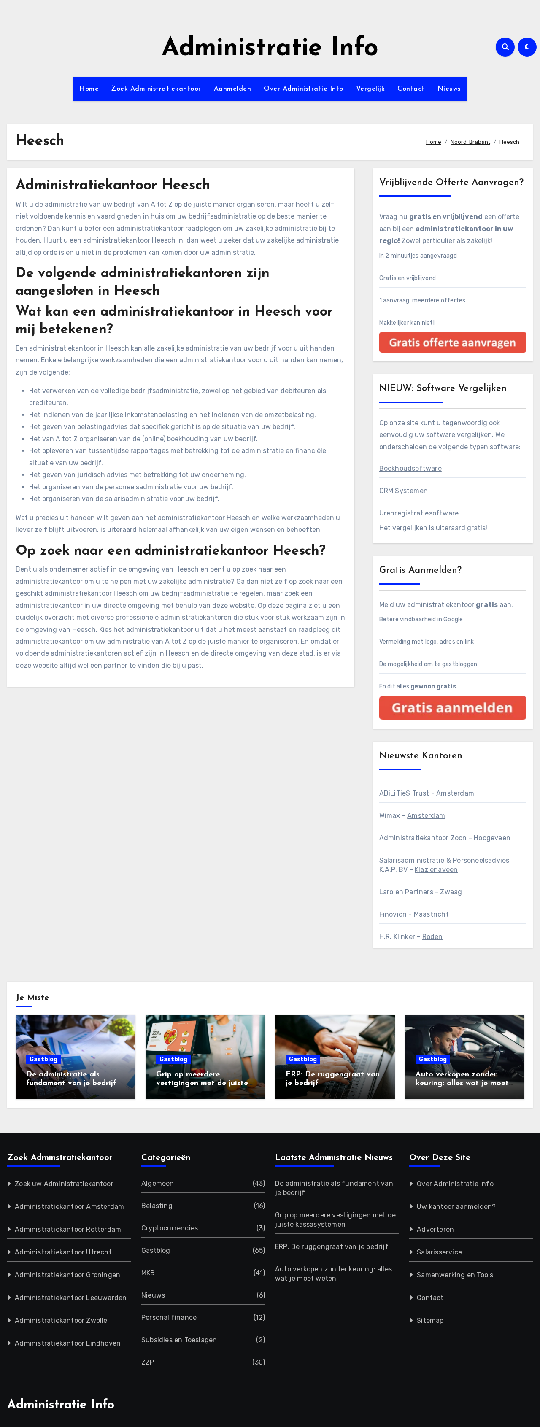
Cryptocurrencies (169, 1228)
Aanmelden (232, 89)
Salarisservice (439, 1252)
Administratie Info (270, 49)
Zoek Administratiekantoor (156, 89)
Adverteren (435, 1229)
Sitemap (430, 1320)
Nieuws (449, 89)
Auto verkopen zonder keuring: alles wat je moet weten (462, 1084)
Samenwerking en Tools (455, 1275)
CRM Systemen (403, 491)
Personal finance (169, 1318)
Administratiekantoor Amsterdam (69, 1207)
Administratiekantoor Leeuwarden (71, 1298)
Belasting (157, 1206)
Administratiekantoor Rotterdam (68, 1229)
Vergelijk (370, 89)
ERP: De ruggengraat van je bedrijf (332, 1247)
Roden (432, 937)
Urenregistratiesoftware (419, 513)
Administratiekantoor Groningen (67, 1275)
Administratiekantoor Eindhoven (68, 1343)
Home (89, 89)
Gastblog (43, 1059)
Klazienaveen (436, 870)
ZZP (147, 1362)
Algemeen (157, 1183)
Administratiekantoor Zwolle (61, 1320)
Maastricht (431, 914)
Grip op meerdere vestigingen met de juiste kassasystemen (202, 1084)
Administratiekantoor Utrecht (63, 1252)
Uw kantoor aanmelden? (456, 1207)
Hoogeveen (492, 838)
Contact (411, 89)
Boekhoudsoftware (410, 468)
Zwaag (451, 892)
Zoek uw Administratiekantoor (64, 1184)
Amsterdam (455, 793)
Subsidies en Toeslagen (179, 1340)
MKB (148, 1273)
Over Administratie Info (303, 89)
